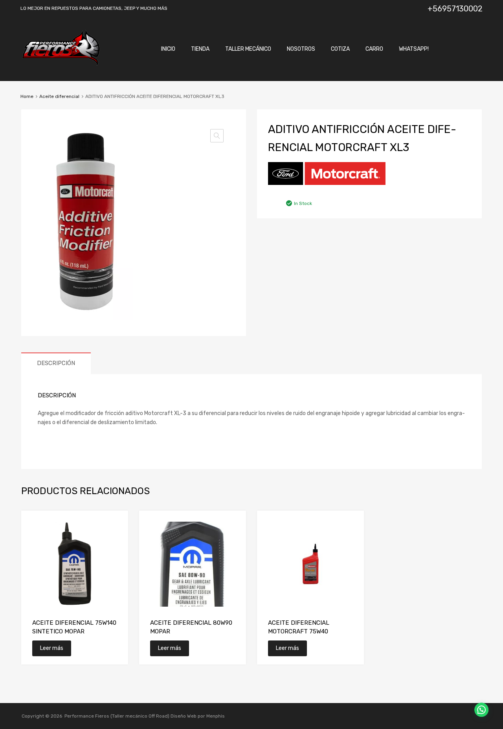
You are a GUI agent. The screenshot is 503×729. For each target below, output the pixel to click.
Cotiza (340, 49)
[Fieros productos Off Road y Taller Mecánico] (61, 64)
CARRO (374, 49)
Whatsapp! (414, 49)
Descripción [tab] (56, 363)
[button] (217, 135)
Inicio (168, 49)
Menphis (215, 716)
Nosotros (301, 49)
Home (26, 96)
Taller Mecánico (248, 49)
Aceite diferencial (59, 96)
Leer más (51, 648)
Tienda (200, 49)
